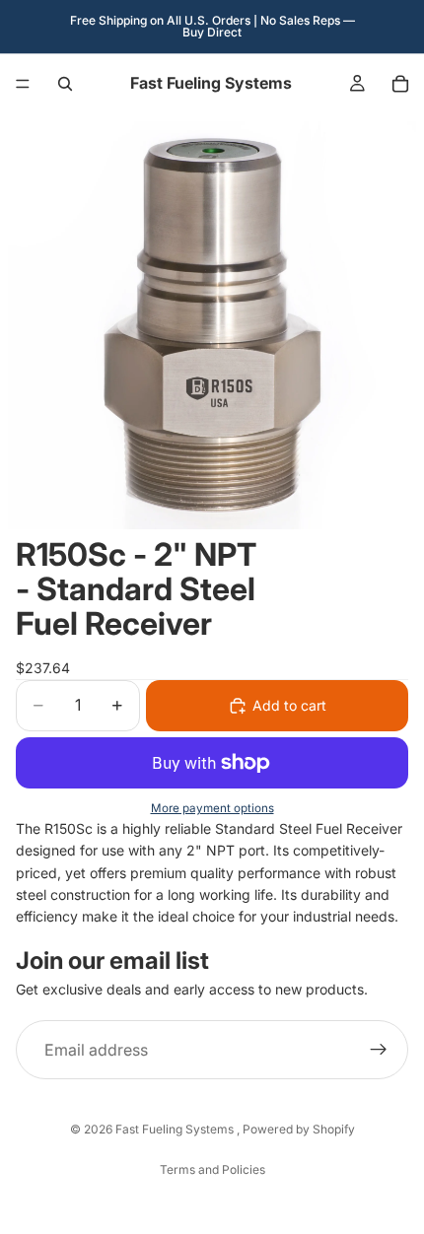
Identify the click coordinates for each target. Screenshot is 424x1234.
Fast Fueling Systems (176, 1129)
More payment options (212, 808)
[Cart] (400, 83)
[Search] (65, 83)
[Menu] (22, 83)
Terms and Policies (212, 1169)
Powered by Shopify (299, 1129)
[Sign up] (378, 1049)
